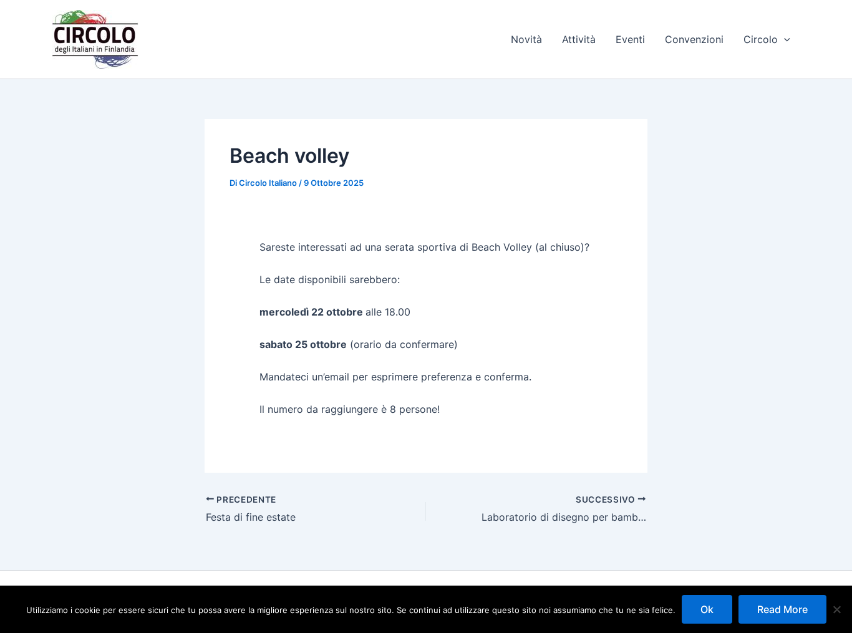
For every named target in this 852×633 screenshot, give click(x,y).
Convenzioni (694, 39)
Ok (707, 609)
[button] (784, 39)
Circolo (760, 39)
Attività (579, 39)
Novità (526, 39)
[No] (836, 609)
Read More (782, 609)
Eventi (630, 39)
